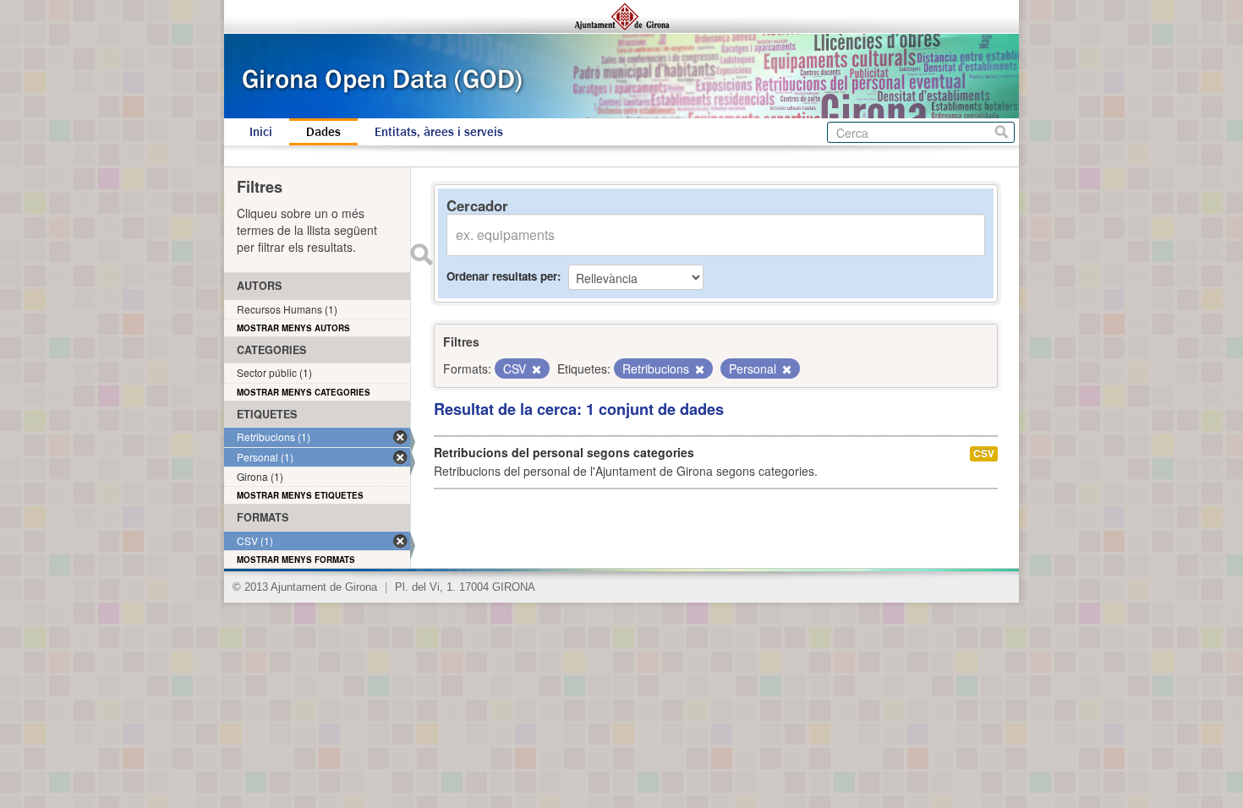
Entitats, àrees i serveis (439, 131)
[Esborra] (535, 369)
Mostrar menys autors (293, 328)
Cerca (1001, 132)
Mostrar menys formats (296, 559)
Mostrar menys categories (303, 392)
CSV (983, 453)
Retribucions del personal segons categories (564, 452)
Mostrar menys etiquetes (300, 495)
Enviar (421, 254)
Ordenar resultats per (501, 276)
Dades (323, 131)
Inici (260, 131)
